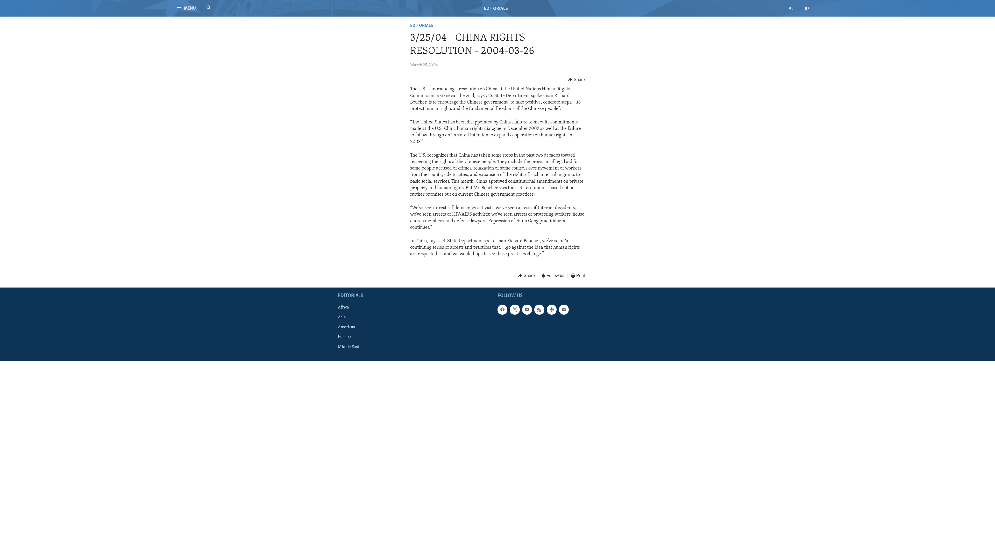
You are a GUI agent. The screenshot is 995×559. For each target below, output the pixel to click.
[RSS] (539, 309)
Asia (342, 317)
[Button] (576, 79)
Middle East (348, 347)
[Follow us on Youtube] (527, 309)
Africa (343, 307)
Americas (346, 327)
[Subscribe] (564, 309)
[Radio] (791, 8)
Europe (344, 337)
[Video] (807, 8)
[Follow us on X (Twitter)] (515, 309)
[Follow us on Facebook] (502, 309)
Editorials (421, 26)
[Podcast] (552, 309)
